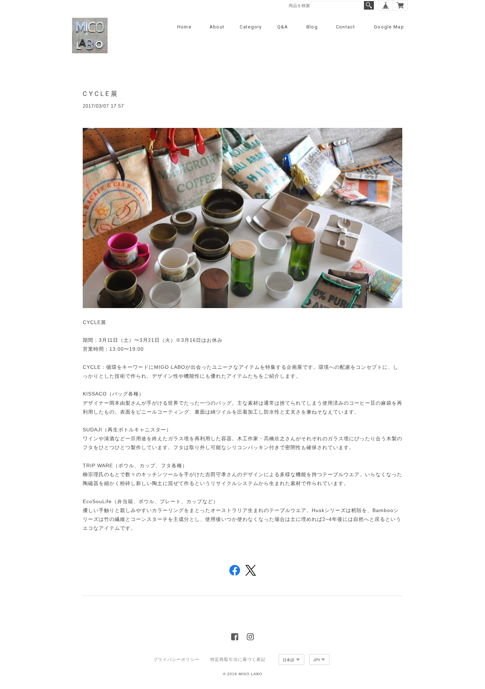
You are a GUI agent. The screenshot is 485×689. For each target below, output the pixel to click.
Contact (345, 26)
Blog (312, 26)
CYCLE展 (101, 93)
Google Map (389, 26)
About (217, 26)
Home (184, 26)
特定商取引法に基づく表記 (238, 659)
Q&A (282, 26)
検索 (369, 5)
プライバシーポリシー (176, 659)
